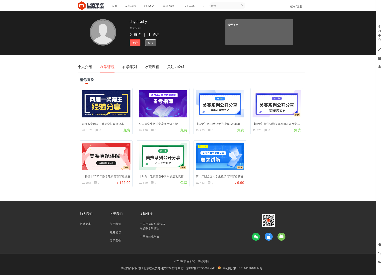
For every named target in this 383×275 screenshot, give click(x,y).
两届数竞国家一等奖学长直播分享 (103, 124)
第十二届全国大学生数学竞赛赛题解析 (219, 176)
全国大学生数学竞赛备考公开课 (158, 124)
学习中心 (379, 33)
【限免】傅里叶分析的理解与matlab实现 (221, 124)
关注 (135, 43)
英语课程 (169, 6)
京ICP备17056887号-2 (200, 268)
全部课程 (130, 6)
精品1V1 (149, 6)
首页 (114, 6)
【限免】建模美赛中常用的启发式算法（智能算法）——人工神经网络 (182, 176)
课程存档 (203, 261)
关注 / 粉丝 (176, 66)
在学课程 (107, 66)
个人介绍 (85, 66)
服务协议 (115, 232)
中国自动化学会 (149, 236)
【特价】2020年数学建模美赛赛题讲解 (106, 176)
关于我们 (115, 224)
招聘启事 (85, 224)
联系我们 (115, 240)
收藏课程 (152, 66)
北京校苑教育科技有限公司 (161, 268)
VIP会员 (190, 6)
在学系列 (129, 66)
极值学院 (189, 261)
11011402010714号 (250, 268)
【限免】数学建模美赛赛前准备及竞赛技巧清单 (282, 124)
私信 (150, 43)
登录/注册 (296, 6)
